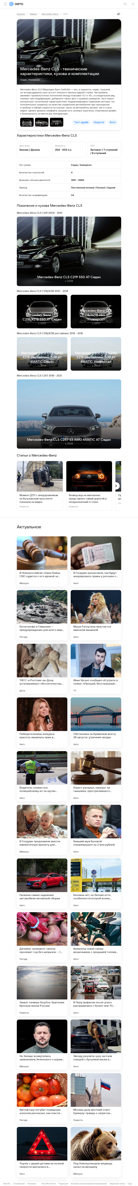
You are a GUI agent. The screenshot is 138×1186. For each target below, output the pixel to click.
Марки (33, 14)
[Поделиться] (118, 13)
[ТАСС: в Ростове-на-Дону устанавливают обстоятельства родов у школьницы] (42, 669)
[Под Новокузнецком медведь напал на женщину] (96, 1152)
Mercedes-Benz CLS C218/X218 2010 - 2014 (42, 291)
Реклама (31, 1183)
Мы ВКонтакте (49, 1183)
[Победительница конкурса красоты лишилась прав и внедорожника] (42, 722)
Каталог (21, 14)
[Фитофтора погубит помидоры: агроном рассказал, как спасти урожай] (42, 1098)
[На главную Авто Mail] (18, 4)
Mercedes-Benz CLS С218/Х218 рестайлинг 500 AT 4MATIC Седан (42, 357)
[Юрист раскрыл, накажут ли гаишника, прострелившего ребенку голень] (96, 776)
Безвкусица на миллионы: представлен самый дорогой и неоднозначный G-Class (88, 498)
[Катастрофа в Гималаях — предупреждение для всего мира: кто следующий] (42, 615)
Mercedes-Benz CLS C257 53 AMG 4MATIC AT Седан (69, 440)
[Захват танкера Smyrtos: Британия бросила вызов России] (42, 991)
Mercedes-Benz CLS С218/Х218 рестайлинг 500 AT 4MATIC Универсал (96, 357)
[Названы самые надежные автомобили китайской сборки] (42, 884)
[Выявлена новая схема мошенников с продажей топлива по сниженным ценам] (96, 937)
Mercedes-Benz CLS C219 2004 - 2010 (39, 213)
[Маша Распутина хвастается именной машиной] (96, 615)
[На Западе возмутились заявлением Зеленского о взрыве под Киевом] (42, 1045)
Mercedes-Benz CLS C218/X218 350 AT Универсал (96, 315)
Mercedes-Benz (50, 14)
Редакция (63, 1183)
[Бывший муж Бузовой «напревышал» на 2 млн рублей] (96, 830)
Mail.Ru (6, 1183)
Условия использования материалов (89, 1183)
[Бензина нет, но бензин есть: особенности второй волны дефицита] (96, 884)
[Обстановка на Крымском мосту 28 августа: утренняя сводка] (96, 722)
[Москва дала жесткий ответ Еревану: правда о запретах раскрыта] (96, 1098)
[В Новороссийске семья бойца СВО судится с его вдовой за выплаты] (42, 561)
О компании (19, 1183)
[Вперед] (116, 486)
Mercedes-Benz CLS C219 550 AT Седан (69, 277)
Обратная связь (117, 1183)
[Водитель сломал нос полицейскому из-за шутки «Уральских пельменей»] (42, 776)
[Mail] (11, 4)
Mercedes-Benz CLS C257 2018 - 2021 (39, 375)
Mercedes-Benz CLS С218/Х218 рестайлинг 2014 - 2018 (50, 333)
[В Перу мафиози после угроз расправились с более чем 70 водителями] (96, 991)
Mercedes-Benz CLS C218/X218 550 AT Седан (42, 317)
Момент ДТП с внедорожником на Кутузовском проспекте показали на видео (39, 498)
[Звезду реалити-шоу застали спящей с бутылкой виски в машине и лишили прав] (96, 1045)
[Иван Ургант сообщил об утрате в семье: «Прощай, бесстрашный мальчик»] (96, 669)
